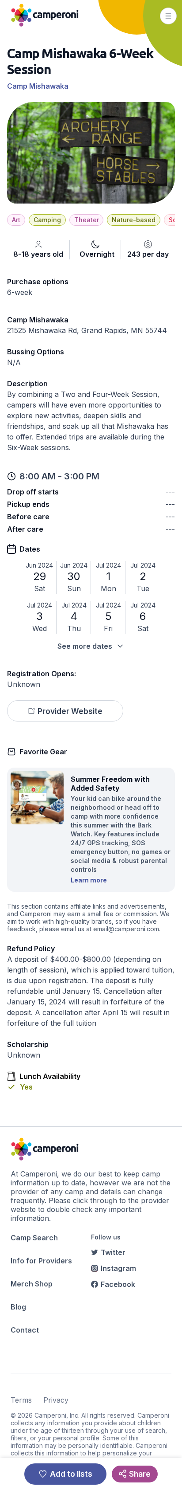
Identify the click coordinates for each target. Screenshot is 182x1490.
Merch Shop (32, 1283)
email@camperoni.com (126, 929)
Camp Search (34, 1237)
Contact (25, 1329)
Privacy (55, 1400)
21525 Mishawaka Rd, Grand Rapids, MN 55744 (87, 330)
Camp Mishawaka (37, 86)
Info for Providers (41, 1260)
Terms (21, 1400)
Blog (18, 1306)
